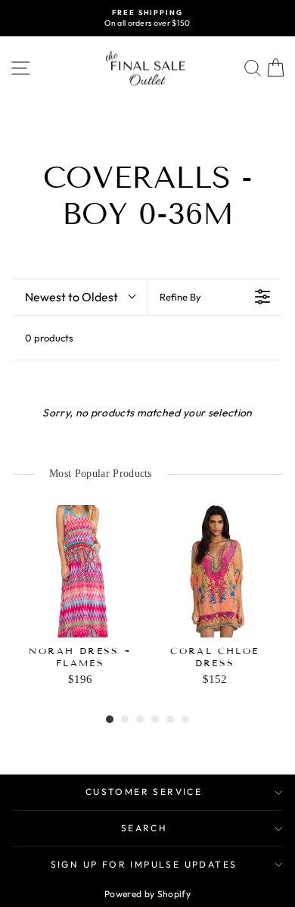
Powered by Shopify (147, 893)
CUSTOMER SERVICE (143, 791)
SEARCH (143, 828)
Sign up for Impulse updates (144, 864)
